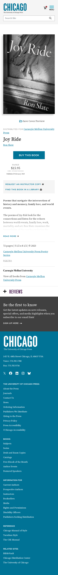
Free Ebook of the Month (15, 462)
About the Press (11, 388)
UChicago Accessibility (14, 430)
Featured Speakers (12, 471)
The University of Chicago (15, 562)
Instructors (8, 494)
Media (6, 503)
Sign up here (12, 323)
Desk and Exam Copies (14, 452)
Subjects (7, 443)
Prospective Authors (13, 489)
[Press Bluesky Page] (29, 373)
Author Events (10, 466)
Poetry (7, 261)
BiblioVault (8, 553)
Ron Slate (8, 145)
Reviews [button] (15, 292)
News (5, 402)
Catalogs (7, 457)
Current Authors (11, 485)
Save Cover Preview (34, 121)
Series (6, 448)
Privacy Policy (10, 420)
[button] (11, 236)
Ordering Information (14, 407)
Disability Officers (11, 512)
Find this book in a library (23, 189)
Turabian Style (10, 535)
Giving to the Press (12, 416)
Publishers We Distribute (15, 411)
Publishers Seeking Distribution (18, 517)
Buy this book (32, 155)
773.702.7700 (15, 361)
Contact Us (8, 398)
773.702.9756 (14, 365)
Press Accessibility (12, 425)
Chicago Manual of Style (15, 530)
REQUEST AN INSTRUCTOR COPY (24, 184)
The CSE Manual (11, 539)
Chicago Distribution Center (16, 558)
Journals (7, 393)
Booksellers (9, 498)
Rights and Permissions (14, 507)
